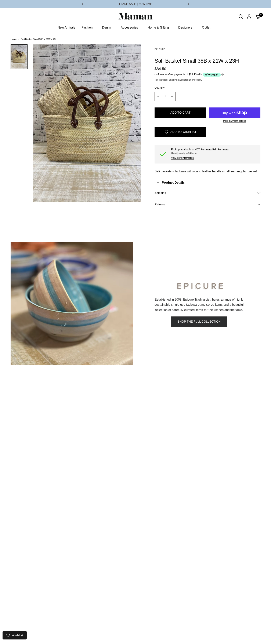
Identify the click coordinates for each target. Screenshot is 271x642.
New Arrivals (66, 27)
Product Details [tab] (173, 182)
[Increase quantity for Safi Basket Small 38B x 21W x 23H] (172, 96)
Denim (106, 27)
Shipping (173, 79)
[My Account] (249, 16)
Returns (160, 204)
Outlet (206, 27)
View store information (182, 158)
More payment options (234, 121)
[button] (199, 321)
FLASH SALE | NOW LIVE (135, 3)
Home (14, 39)
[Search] (240, 20)
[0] (256, 16)
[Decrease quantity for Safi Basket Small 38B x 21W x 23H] (158, 96)
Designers (185, 27)
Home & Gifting (158, 27)
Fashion (87, 27)
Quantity (160, 87)
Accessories (129, 27)
